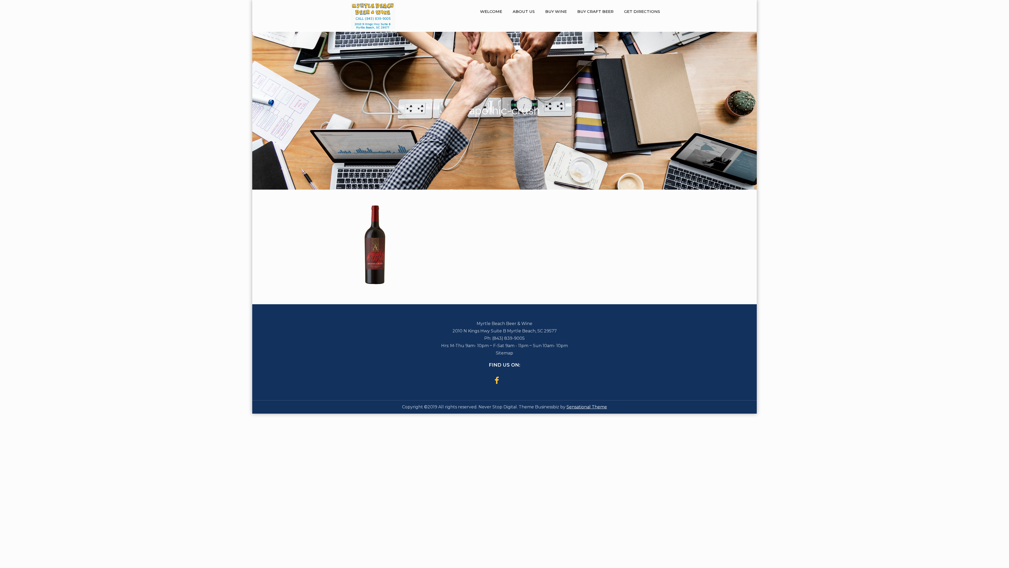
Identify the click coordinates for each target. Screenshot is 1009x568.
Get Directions (642, 11)
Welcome (491, 11)
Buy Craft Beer (595, 11)
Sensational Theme (587, 406)
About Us (524, 11)
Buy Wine (556, 11)
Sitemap (504, 353)
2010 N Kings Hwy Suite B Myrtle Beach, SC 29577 (504, 330)
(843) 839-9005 (508, 338)
